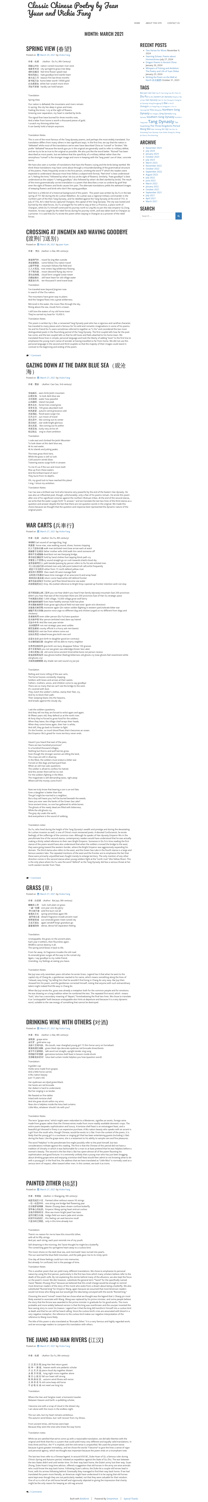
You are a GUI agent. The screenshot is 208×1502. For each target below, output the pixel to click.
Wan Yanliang (156, 129)
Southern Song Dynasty (160, 117)
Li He (170, 103)
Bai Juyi (143, 93)
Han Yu (160, 100)
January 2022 (152, 186)
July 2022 (150, 177)
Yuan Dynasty (153, 132)
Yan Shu (172, 129)
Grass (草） (41, 887)
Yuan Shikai (163, 132)
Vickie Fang (64, 54)
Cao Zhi (171, 93)
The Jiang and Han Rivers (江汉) (64, 1339)
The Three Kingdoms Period (165, 125)
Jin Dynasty (144, 103)
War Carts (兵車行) (50, 525)
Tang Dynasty (161, 121)
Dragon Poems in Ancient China (161, 62)
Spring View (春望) (48, 48)
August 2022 (152, 174)
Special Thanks (131, 1498)
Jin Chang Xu (176, 100)
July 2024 (150, 150)
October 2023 (152, 156)
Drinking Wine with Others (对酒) (67, 1022)
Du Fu (144, 96)
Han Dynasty (151, 100)
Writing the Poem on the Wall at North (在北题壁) (161, 78)
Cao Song (164, 93)
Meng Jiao (158, 110)
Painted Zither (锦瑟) (51, 1183)
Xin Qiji (165, 129)
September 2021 (154, 192)
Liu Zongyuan (165, 106)
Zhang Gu (171, 132)
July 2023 (150, 159)
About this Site (154, 23)
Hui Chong (168, 100)
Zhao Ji (144, 135)
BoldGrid (84, 1498)
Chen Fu (178, 93)
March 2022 (151, 183)
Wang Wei (145, 129)
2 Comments (35, 1491)
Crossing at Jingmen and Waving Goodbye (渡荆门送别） (77, 234)
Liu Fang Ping (154, 106)
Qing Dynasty (165, 113)
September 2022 (154, 171)
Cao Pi (158, 93)
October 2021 (152, 189)
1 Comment (35, 355)
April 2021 (151, 198)
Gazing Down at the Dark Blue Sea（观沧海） (76, 368)
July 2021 (150, 195)
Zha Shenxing (153, 135)
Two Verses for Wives (156, 50)
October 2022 (152, 168)
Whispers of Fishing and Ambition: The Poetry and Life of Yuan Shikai (162, 70)
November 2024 (154, 147)
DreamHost (112, 1498)
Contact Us (173, 23)
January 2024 (152, 153)
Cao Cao (151, 93)
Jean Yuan (64, 244)
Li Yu (172, 106)
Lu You (150, 109)
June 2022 (151, 180)
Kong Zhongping (155, 103)
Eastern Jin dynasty (163, 96)
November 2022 (154, 165)
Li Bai (164, 103)
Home (137, 23)
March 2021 (151, 201)
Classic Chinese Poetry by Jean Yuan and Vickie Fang (73, 9)
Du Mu (150, 97)
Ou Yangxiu (154, 114)
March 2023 (151, 162)
